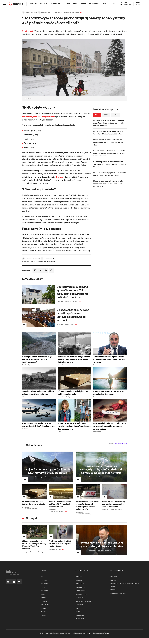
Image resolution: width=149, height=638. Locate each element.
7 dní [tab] (106, 115)
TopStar (44, 601)
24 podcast (55, 4)
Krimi (75, 4)
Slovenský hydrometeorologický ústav (38, 117)
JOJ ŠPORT (44, 583)
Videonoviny (80, 587)
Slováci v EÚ (80, 619)
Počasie (43, 615)
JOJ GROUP (44, 590)
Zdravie (67, 4)
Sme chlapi (45, 604)
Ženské (43, 597)
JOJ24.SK (33, 4)
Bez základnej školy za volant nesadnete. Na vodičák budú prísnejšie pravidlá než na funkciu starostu (109, 153)
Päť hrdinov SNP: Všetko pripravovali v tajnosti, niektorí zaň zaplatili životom (108, 133)
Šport (83, 4)
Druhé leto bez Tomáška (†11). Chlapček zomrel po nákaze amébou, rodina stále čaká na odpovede (108, 122)
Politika (78, 612)
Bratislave (60, 177)
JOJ (42, 576)
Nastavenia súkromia (118, 593)
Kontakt (113, 580)
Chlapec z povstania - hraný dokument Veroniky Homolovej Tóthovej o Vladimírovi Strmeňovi (109, 164)
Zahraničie (80, 604)
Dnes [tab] (97, 115)
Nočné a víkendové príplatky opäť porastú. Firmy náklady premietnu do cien (109, 174)
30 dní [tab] (115, 115)
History (43, 612)
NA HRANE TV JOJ (81, 594)
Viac (104, 3)
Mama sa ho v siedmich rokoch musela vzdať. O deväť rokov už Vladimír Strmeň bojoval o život (108, 183)
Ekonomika (80, 615)
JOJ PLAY (44, 580)
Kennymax (86, 633)
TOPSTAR (43, 4)
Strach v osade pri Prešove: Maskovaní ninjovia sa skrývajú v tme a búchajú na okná (108, 142)
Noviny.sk (79, 576)
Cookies (113, 589)
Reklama (113, 576)
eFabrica (106, 633)
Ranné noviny (81, 590)
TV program (94, 4)
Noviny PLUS (80, 583)
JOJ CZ (43, 587)
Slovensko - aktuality (84, 601)
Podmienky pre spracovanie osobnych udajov (124, 585)
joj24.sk (79, 580)
